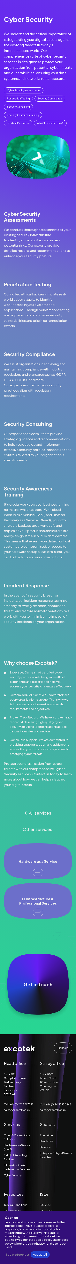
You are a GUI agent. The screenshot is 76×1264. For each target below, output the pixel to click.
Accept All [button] (40, 1254)
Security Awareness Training (23, 115)
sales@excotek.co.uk (17, 1109)
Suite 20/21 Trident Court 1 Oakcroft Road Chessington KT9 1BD (49, 1082)
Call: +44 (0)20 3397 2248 (55, 1104)
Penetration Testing (18, 98)
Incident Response (18, 123)
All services (40, 813)
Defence (45, 1147)
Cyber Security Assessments (23, 90)
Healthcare (46, 1141)
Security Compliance (50, 98)
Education (46, 1135)
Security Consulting (18, 106)
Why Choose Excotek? (50, 123)
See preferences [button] (18, 1254)
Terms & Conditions (15, 1204)
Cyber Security (13, 1175)
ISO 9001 (45, 1204)
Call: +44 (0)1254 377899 (19, 1104)
